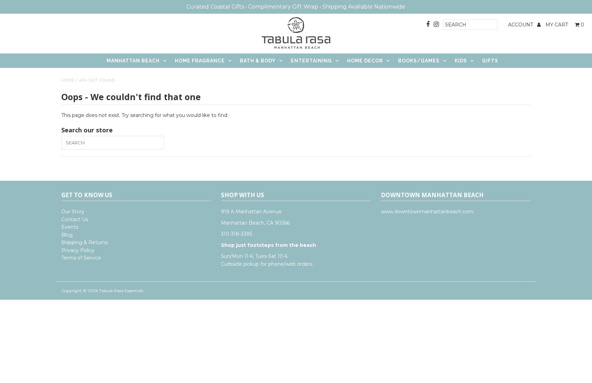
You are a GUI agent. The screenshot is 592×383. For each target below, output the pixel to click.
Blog (67, 235)
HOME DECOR (365, 60)
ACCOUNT (521, 25)
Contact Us (74, 219)
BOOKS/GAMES (419, 60)
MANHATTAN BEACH (133, 60)
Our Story (72, 211)
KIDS (461, 60)
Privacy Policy (78, 250)
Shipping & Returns (84, 242)
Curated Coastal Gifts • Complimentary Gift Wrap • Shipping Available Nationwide (295, 6)
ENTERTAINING (311, 60)
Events (69, 227)
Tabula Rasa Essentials (121, 290)
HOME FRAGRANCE (200, 60)
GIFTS (490, 60)
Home (67, 80)
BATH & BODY (258, 60)
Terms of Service (81, 258)
